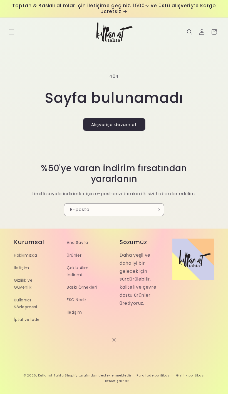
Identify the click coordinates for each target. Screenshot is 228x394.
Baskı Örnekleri (82, 287)
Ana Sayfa (77, 242)
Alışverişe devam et (114, 124)
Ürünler (74, 255)
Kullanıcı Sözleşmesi (25, 303)
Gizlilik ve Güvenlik (23, 283)
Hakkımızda (25, 255)
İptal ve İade (27, 319)
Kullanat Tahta (51, 375)
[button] (12, 32)
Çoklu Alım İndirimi (78, 271)
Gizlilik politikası (190, 375)
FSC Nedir (76, 300)
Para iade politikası (154, 375)
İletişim (21, 268)
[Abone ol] (158, 209)
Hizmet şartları (117, 381)
